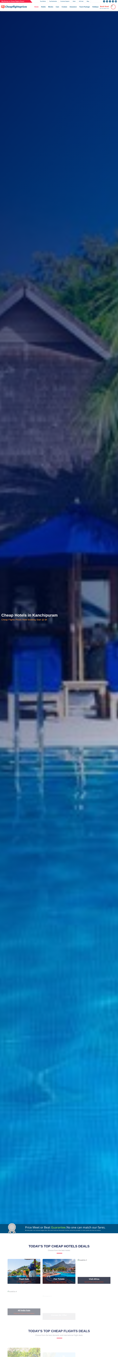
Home (36, 7)
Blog (88, 1)
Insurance (73, 7)
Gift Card (81, 1)
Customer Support (64, 1)
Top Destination (53, 1)
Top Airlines (43, 1)
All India (24, 1306)
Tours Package (84, 7)
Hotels (43, 7)
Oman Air (94, 1306)
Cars (57, 7)
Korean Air (59, 1306)
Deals (74, 1)
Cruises (64, 7)
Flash (24, 1279)
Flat (59, 1279)
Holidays (95, 7)
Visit (94, 1279)
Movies (50, 7)
